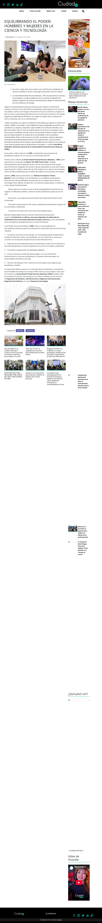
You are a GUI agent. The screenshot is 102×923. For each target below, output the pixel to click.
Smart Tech (50, 11)
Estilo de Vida (35, 11)
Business (20, 331)
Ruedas (75, 11)
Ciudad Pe (11, 84)
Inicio (21, 11)
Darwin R (59, 920)
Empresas (30, 331)
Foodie (63, 11)
